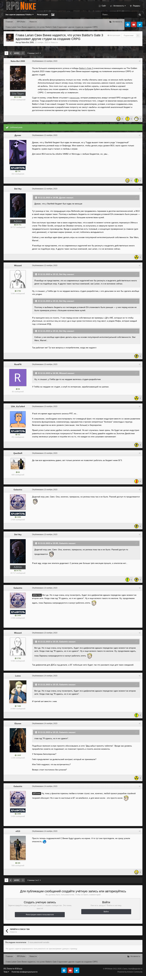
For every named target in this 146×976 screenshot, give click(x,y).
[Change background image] (53, 14)
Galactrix (18, 489)
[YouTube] (133, 24)
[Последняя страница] (23, 53)
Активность (118, 6)
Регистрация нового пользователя (40, 915)
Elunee (18, 723)
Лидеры (136, 6)
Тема (6, 972)
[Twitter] (139, 24)
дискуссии (74, 97)
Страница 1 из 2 (33, 53)
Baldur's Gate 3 (86, 68)
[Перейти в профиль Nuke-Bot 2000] (10, 37)
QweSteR (17, 453)
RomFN (17, 364)
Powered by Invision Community (129, 972)
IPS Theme (8, 969)
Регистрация (42, 15)
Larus (18, 676)
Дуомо (18, 135)
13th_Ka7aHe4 (18, 406)
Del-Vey (18, 189)
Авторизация (115, 35)
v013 (18, 831)
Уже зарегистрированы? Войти (18, 15)
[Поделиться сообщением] (139, 61)
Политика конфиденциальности (24, 972)
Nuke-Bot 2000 (27, 42)
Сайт (103, 6)
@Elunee (36, 794)
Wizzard (18, 265)
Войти (106, 912)
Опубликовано (44, 61)
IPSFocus (18, 969)
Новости (54, 42)
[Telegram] (127, 24)
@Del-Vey (37, 595)
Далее (16, 53)
